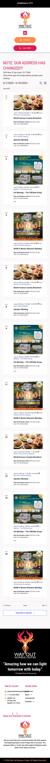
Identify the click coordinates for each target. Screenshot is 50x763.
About (27, 695)
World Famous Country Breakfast (27, 118)
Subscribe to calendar (24, 613)
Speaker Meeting (21, 140)
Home (27, 691)
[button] (25, 33)
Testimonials (30, 698)
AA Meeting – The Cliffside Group (28, 192)
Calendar (28, 701)
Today (25, 605)
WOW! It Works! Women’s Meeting (28, 249)
